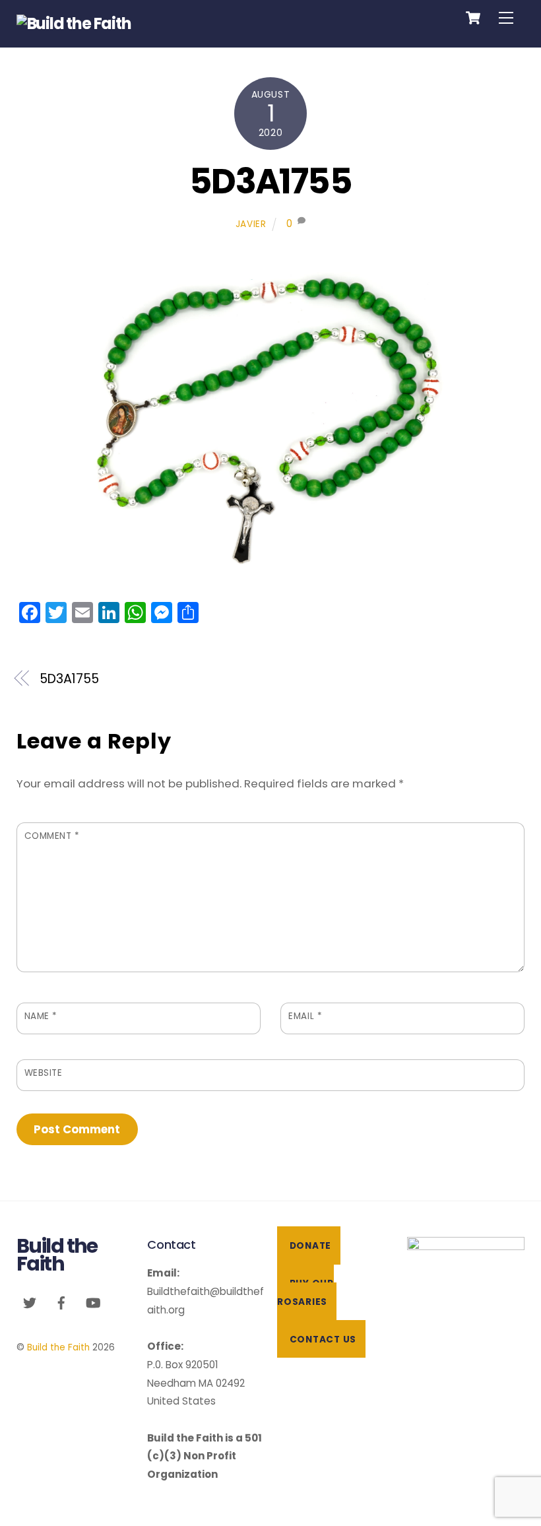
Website (43, 1073)
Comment (52, 836)
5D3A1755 (270, 181)
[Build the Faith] (73, 23)
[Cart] (473, 18)
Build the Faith (58, 1347)
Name (40, 1016)
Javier (251, 224)
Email (305, 1016)
